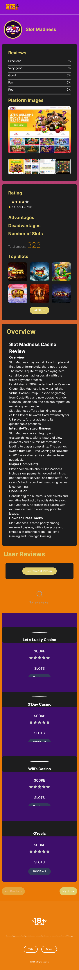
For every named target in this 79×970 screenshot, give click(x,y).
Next (65, 891)
